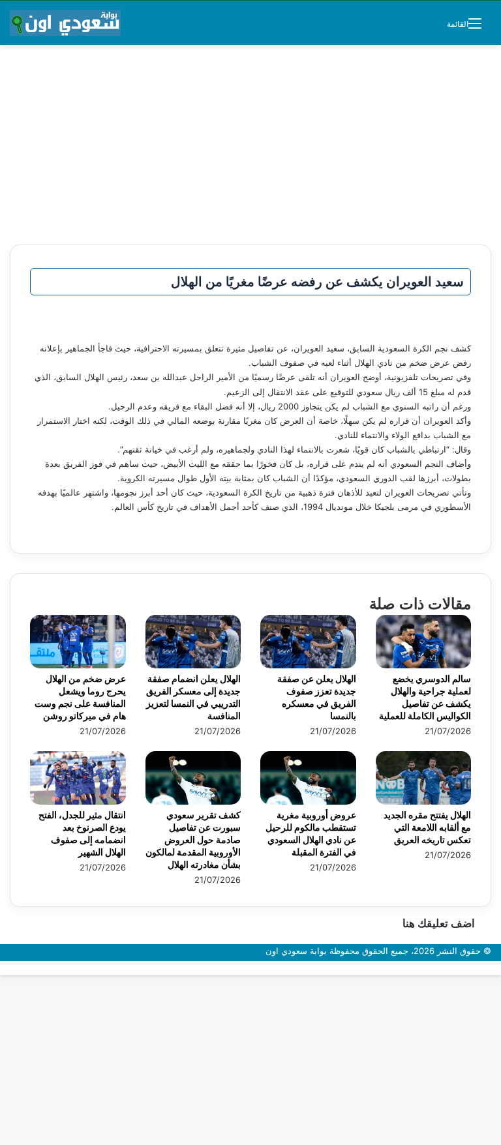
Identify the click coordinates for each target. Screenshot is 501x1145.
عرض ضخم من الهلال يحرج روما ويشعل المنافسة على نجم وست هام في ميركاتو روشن (80, 697)
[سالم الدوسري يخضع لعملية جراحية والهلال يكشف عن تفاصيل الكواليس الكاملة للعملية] (424, 665)
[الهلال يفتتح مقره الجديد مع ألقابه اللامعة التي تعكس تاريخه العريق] (424, 801)
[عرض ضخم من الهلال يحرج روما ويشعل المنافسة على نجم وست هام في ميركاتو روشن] (78, 665)
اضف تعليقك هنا (438, 923)
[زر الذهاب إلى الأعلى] (497, 967)
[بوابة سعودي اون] (65, 23)
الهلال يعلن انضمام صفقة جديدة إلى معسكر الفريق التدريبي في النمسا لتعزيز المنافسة (193, 697)
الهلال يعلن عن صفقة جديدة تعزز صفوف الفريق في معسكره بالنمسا (316, 697)
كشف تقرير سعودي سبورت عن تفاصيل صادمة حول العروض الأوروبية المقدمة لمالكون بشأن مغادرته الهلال (193, 839)
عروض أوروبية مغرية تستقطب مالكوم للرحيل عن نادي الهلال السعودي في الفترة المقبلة (311, 833)
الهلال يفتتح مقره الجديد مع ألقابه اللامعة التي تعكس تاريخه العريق (427, 827)
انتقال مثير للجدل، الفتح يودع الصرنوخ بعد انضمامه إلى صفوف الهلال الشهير (82, 833)
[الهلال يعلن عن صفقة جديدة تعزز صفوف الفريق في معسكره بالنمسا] (308, 665)
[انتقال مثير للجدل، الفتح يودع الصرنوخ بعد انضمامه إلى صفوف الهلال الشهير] (78, 801)
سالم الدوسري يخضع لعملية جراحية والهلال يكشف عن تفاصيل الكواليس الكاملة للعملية (425, 697)
